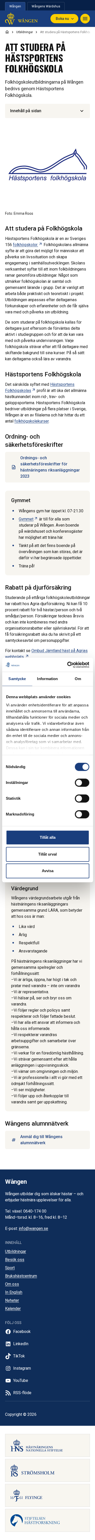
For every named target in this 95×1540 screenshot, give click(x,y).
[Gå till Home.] (7, 32)
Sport (10, 1267)
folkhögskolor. (28, 244)
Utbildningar (15, 1251)
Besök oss (14, 1259)
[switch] (82, 783)
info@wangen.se (33, 1228)
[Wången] (21, 18)
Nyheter (12, 1300)
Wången (15, 6)
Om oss (12, 1284)
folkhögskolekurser (31, 421)
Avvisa (47, 871)
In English (13, 1292)
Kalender (13, 1308)
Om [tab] (78, 679)
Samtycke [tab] (17, 679)
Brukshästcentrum (21, 1276)
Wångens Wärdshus (46, 6)
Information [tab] (47, 679)
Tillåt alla (47, 837)
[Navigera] (85, 18)
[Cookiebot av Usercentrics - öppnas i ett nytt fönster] (67, 664)
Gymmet (28, 519)
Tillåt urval (47, 854)
